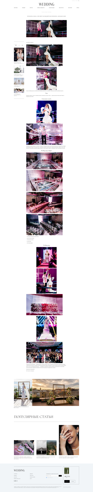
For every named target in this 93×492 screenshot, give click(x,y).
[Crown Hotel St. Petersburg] (25, 407)
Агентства (31, 7)
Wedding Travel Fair (17, 478)
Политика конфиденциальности (67, 487)
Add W (31, 478)
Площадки (23, 7)
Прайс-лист (31, 475)
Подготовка (15, 7)
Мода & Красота (61, 7)
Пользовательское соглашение (67, 486)
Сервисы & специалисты (40, 7)
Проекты (78, 7)
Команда (15, 475)
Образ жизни (70, 7)
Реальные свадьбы (51, 7)
